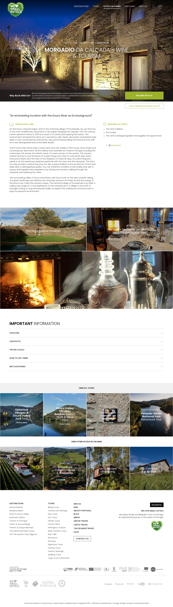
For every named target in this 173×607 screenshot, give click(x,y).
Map (76, 507)
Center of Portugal (18, 520)
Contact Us (82, 538)
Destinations (81, 6)
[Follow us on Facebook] (109, 584)
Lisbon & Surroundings (19, 524)
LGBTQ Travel (81, 524)
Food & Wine (54, 524)
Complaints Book (70, 603)
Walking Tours (54, 554)
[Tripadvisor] (155, 584)
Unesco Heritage (56, 551)
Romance (52, 537)
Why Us (143, 6)
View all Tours (86, 388)
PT (160, 6)
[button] (86, 333)
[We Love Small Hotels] (15, 9)
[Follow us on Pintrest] (119, 584)
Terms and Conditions (32, 603)
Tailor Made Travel (84, 528)
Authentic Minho (17, 517)
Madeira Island (16, 510)
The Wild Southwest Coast (21, 531)
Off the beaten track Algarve (23, 534)
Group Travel (81, 521)
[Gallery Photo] (86, 280)
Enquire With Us (144, 95)
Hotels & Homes (112, 6)
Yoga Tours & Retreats (58, 558)
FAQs (76, 532)
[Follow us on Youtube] (141, 584)
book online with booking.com (143, 106)
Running (52, 541)
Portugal (130, 6)
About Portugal (82, 510)
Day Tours (52, 514)
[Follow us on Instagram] (130, 584)
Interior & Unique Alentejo (21, 527)
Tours (96, 6)
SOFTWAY (145, 603)
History (83, 43)
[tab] (86, 333)
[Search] (153, 6)
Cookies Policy (58, 603)
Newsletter (157, 504)
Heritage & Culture (57, 527)
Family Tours (54, 520)
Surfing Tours (54, 548)
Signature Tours (55, 544)
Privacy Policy (46, 603)
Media (77, 517)
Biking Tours (53, 507)
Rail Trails (52, 534)
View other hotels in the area (86, 441)
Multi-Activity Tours (57, 531)
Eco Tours (52, 517)
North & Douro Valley (19, 514)
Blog (76, 514)
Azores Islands (16, 507)
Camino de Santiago (57, 510)
